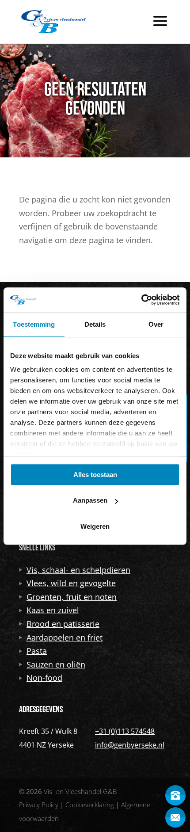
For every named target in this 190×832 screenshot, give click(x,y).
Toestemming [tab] (34, 324)
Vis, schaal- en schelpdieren (78, 570)
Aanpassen (90, 500)
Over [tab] (155, 324)
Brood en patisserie (63, 623)
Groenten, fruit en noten (72, 597)
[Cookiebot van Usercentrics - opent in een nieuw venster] (141, 299)
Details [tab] (95, 324)
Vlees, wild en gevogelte (71, 583)
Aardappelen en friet (65, 637)
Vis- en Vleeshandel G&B (80, 791)
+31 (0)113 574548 (125, 731)
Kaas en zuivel (53, 610)
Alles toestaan (95, 474)
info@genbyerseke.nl (129, 745)
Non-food (44, 677)
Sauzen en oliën (56, 664)
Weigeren (95, 526)
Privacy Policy (38, 804)
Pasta (37, 650)
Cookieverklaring (89, 804)
